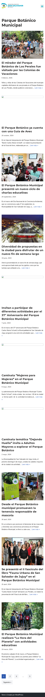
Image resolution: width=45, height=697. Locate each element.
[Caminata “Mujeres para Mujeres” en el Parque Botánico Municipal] (22, 357)
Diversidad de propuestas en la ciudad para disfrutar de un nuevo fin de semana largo (22, 250)
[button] (42, 6)
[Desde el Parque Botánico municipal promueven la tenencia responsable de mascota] (22, 486)
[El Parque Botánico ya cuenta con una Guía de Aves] (22, 110)
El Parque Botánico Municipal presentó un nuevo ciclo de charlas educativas (22, 189)
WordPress (19, 695)
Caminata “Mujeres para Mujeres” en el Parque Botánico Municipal (18, 379)
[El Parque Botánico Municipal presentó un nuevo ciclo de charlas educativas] (22, 167)
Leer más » (39, 88)
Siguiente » (7, 682)
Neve (3, 695)
